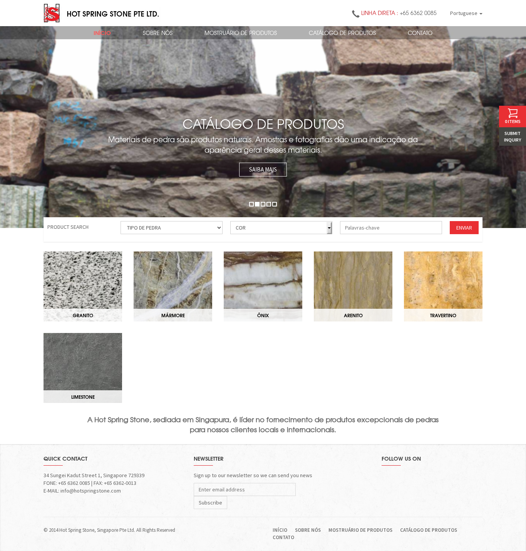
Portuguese (464, 13)
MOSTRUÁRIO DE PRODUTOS (240, 33)
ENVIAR (464, 227)
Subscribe (210, 502)
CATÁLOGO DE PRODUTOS (342, 33)
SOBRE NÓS (158, 33)
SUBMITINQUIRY (512, 136)
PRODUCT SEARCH (68, 226)
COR (241, 227)
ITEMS (513, 121)
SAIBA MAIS (263, 169)
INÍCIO (102, 32)
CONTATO (420, 33)
